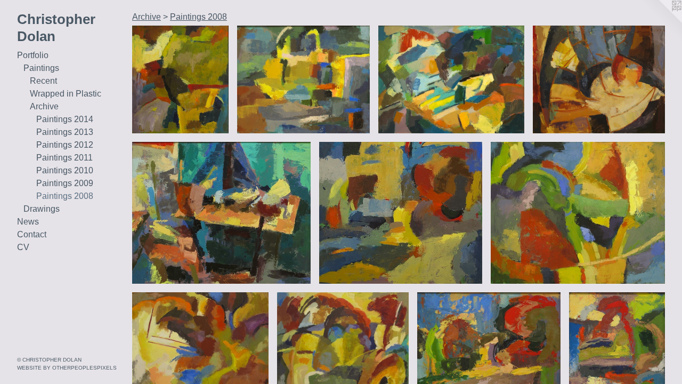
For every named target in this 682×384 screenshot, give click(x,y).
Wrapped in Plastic (65, 93)
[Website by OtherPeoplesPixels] (660, 21)
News (28, 221)
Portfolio (32, 55)
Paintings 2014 (64, 119)
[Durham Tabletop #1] (221, 213)
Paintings (41, 68)
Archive (44, 106)
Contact (31, 234)
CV (23, 247)
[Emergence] (451, 79)
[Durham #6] (400, 213)
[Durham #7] (180, 79)
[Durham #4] (578, 213)
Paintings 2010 (64, 170)
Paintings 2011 (64, 157)
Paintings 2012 (64, 144)
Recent (43, 80)
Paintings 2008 (64, 196)
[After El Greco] (303, 79)
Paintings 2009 (64, 183)
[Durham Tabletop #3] (599, 79)
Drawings (41, 208)
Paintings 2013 (64, 132)
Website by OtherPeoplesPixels (67, 368)
